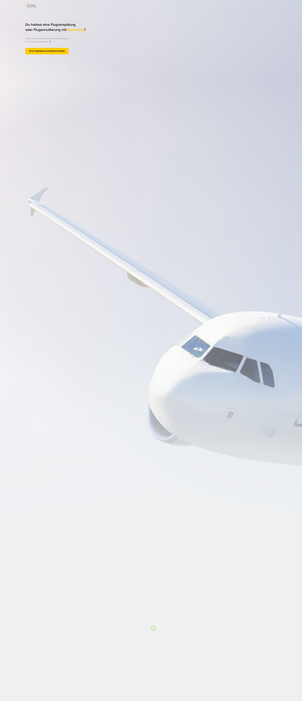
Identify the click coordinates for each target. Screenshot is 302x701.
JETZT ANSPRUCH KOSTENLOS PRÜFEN (47, 51)
